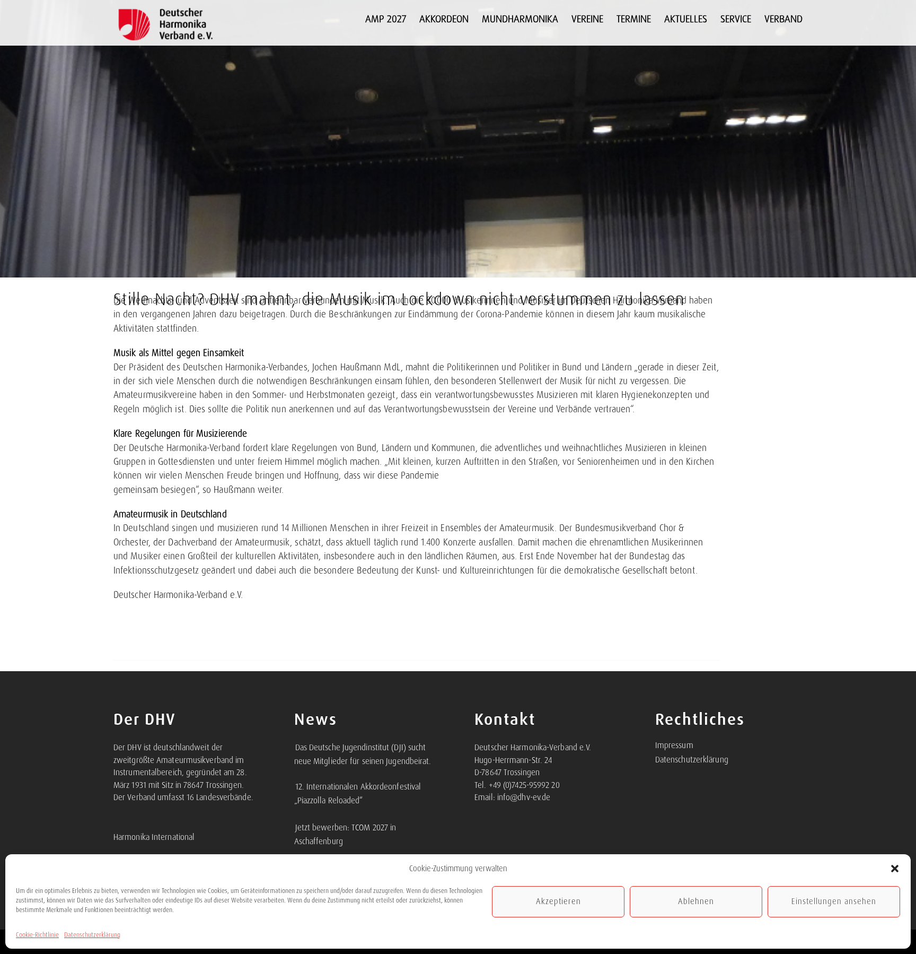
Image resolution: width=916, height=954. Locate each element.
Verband (783, 18)
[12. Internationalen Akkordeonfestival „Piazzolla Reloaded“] (294, 781)
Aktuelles (685, 18)
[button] (894, 868)
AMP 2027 (385, 18)
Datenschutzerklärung (92, 935)
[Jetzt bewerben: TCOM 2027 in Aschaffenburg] (294, 821)
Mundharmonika (520, 18)
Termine (633, 18)
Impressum (674, 745)
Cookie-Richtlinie (37, 935)
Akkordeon (444, 18)
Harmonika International (154, 837)
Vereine (587, 18)
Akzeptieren (558, 901)
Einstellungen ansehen (833, 901)
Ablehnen (696, 901)
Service (735, 18)
